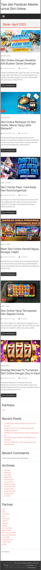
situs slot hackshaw (9, 532)
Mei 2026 (7, 470)
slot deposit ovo (7, 539)
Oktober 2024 (8, 489)
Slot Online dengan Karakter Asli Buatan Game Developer (18, 62)
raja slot (5, 523)
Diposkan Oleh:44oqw (9, 68)
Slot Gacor (6, 514)
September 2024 (9, 491)
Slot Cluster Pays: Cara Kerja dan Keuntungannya (18, 189)
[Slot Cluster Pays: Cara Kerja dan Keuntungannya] (20, 168)
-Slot (3, 410)
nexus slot (6, 519)
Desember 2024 (9, 484)
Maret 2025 (8, 477)
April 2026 (7, 473)
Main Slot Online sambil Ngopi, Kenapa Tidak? (20, 250)
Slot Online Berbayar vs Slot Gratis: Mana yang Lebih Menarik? (18, 125)
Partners (7, 552)
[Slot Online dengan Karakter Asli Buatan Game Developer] (20, 41)
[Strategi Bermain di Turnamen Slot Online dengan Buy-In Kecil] (20, 351)
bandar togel (6, 530)
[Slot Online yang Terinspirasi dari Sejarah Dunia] (20, 291)
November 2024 (9, 486)
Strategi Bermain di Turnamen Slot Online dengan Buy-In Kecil (20, 371)
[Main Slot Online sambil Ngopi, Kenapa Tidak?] (20, 230)
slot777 (5, 521)
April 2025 (7, 475)
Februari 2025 (9, 480)
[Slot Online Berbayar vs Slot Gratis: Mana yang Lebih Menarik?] (20, 103)
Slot (3, 49)
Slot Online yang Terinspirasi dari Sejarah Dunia (19, 312)
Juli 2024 (7, 496)
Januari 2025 (8, 482)
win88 (4, 526)
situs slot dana (7, 528)
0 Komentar (23, 68)
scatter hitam (6, 542)
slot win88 (5, 537)
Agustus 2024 (9, 493)
